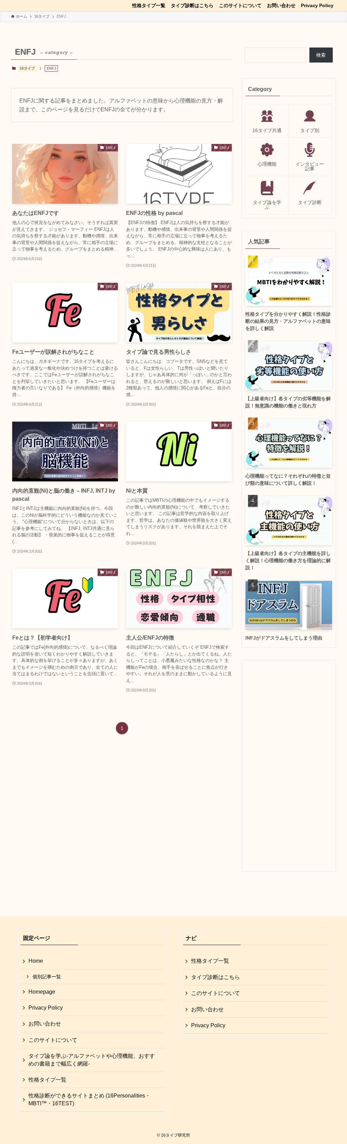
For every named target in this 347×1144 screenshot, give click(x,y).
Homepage (41, 992)
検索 (321, 55)
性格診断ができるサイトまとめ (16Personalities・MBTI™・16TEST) (89, 1099)
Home (35, 961)
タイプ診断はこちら (215, 977)
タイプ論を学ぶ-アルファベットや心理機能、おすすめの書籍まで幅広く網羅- (91, 1059)
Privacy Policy (45, 1008)
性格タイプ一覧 (47, 1080)
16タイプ (27, 68)
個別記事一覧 (47, 976)
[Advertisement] (288, 766)
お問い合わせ (44, 1024)
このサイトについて (52, 1040)
